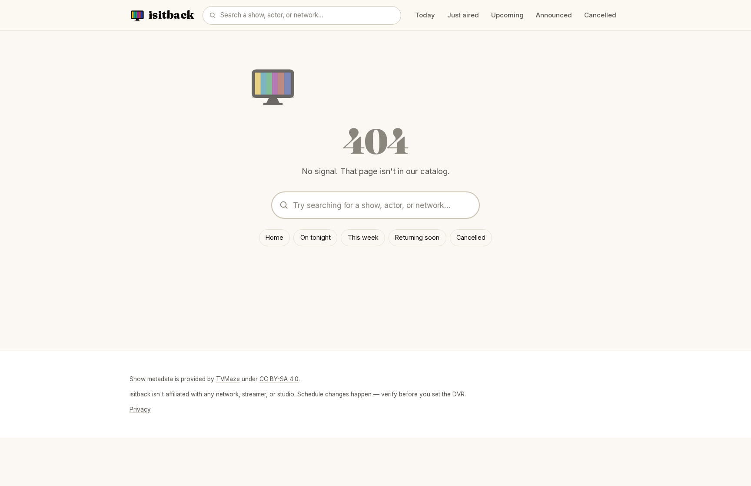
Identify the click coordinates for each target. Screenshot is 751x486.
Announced (554, 15)
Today (425, 15)
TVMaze (228, 378)
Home (274, 237)
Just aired (463, 15)
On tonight (315, 237)
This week (363, 237)
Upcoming (507, 15)
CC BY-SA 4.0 (279, 378)
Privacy (140, 409)
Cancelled (600, 15)
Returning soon (417, 237)
